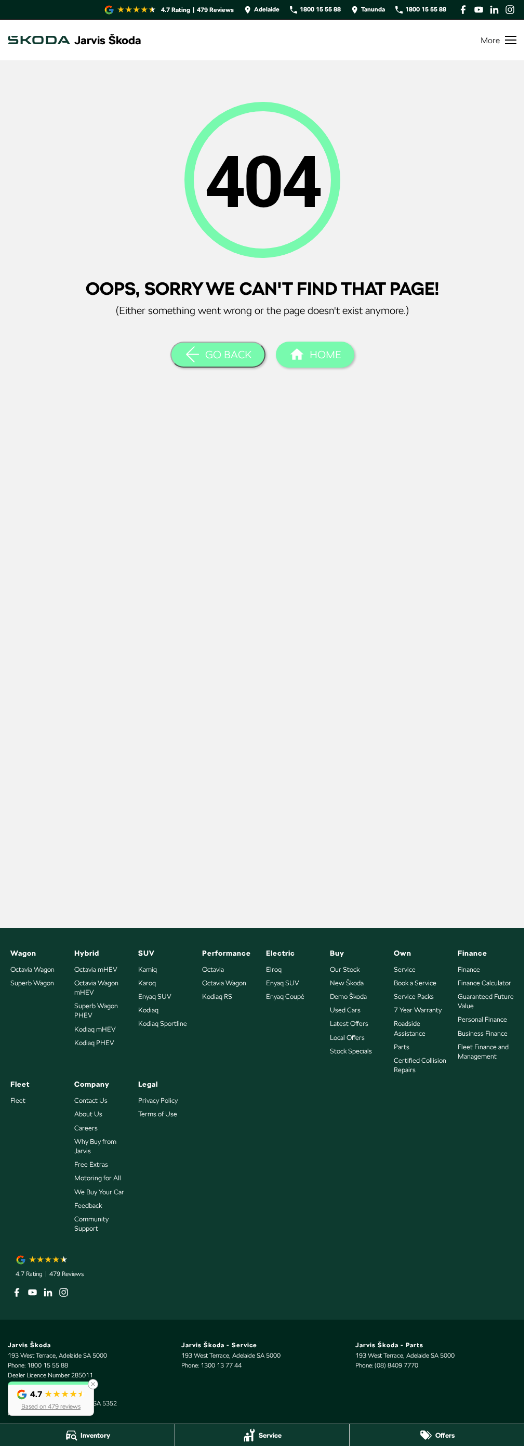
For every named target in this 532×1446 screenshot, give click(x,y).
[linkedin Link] (494, 9)
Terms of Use (157, 1114)
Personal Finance (482, 1019)
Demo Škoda (348, 996)
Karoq (147, 983)
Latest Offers (349, 1023)
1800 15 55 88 (47, 1365)
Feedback (88, 1205)
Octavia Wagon (32, 969)
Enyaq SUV (154, 996)
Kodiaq (148, 1010)
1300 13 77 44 (221, 1365)
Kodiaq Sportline (162, 1023)
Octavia (213, 969)
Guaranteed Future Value (486, 1001)
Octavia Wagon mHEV (96, 987)
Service (405, 969)
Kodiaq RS (217, 996)
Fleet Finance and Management (483, 1051)
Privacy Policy (158, 1100)
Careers (86, 1128)
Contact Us (91, 1100)
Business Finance (483, 1033)
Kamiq (147, 969)
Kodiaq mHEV (95, 1029)
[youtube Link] (478, 9)
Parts (401, 1047)
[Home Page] (39, 40)
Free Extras (91, 1164)
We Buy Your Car (99, 1192)
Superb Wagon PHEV (96, 1010)
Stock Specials (351, 1051)
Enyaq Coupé (285, 996)
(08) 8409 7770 (396, 1365)
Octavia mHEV (95, 969)
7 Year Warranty (418, 1010)
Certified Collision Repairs (420, 1065)
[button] (51, 1399)
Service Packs (414, 996)
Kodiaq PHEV (94, 1043)
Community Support (91, 1223)
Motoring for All (97, 1178)
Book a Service (415, 983)
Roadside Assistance (409, 1028)
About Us (88, 1114)
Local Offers (347, 1037)
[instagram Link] (509, 9)
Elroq (274, 969)
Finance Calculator (484, 983)
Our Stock (345, 969)
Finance (469, 969)
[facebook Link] (463, 9)
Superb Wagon (32, 983)
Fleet (17, 1100)
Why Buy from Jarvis (95, 1146)
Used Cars (345, 1010)
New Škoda (347, 983)
